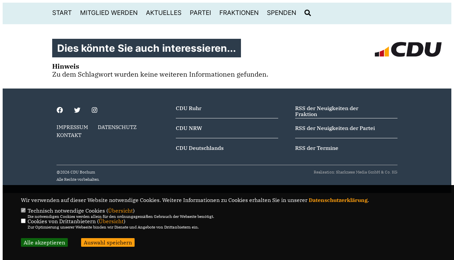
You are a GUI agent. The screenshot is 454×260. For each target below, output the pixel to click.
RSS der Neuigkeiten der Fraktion (326, 111)
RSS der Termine (316, 148)
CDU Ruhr (188, 108)
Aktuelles (163, 13)
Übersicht (120, 210)
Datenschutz (117, 127)
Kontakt (69, 135)
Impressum (72, 127)
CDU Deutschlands (200, 148)
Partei (200, 13)
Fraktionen (239, 13)
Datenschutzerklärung (338, 200)
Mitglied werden (109, 13)
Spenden (281, 13)
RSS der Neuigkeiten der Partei (335, 128)
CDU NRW (189, 128)
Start (62, 13)
